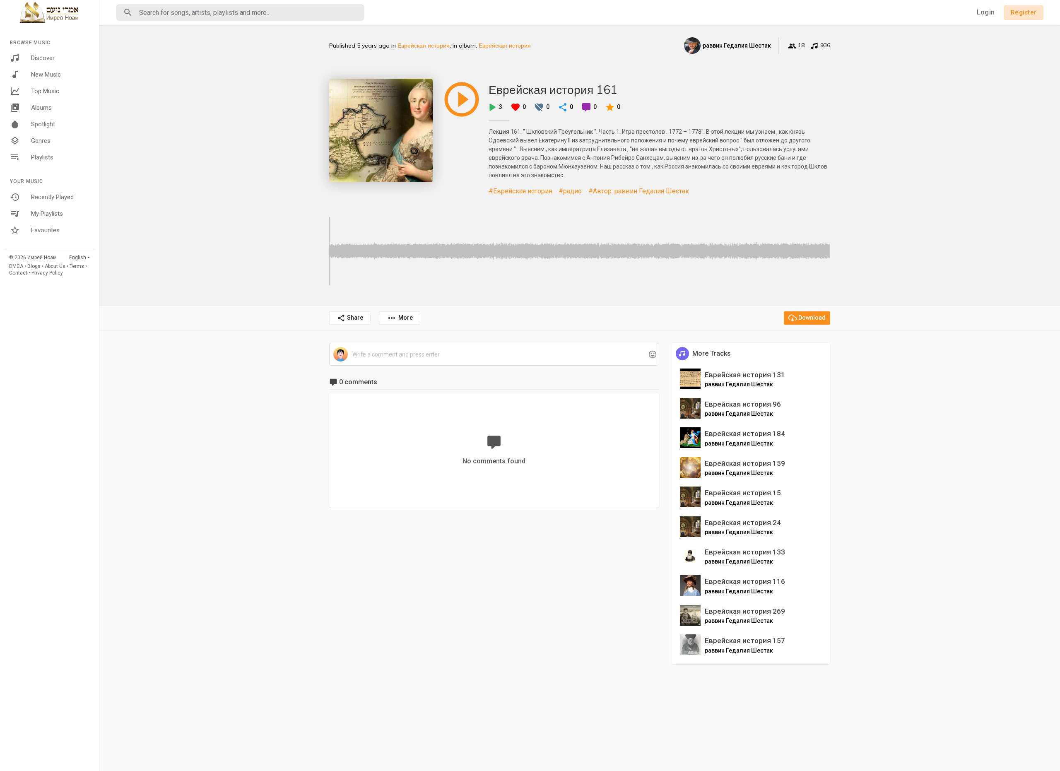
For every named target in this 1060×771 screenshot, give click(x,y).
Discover (43, 58)
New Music (46, 74)
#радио (570, 191)
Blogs (34, 266)
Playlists (42, 157)
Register (1023, 12)
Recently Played (52, 197)
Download (812, 317)
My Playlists (47, 213)
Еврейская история (424, 45)
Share (355, 317)
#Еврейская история (520, 191)
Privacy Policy (47, 273)
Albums (41, 107)
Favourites (45, 230)
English (77, 257)
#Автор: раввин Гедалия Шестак (638, 191)
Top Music (45, 91)
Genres (41, 141)
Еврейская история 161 (553, 89)
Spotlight (43, 124)
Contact (18, 273)
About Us (55, 266)
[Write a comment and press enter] (494, 354)
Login (986, 12)
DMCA (16, 266)
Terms (77, 266)
